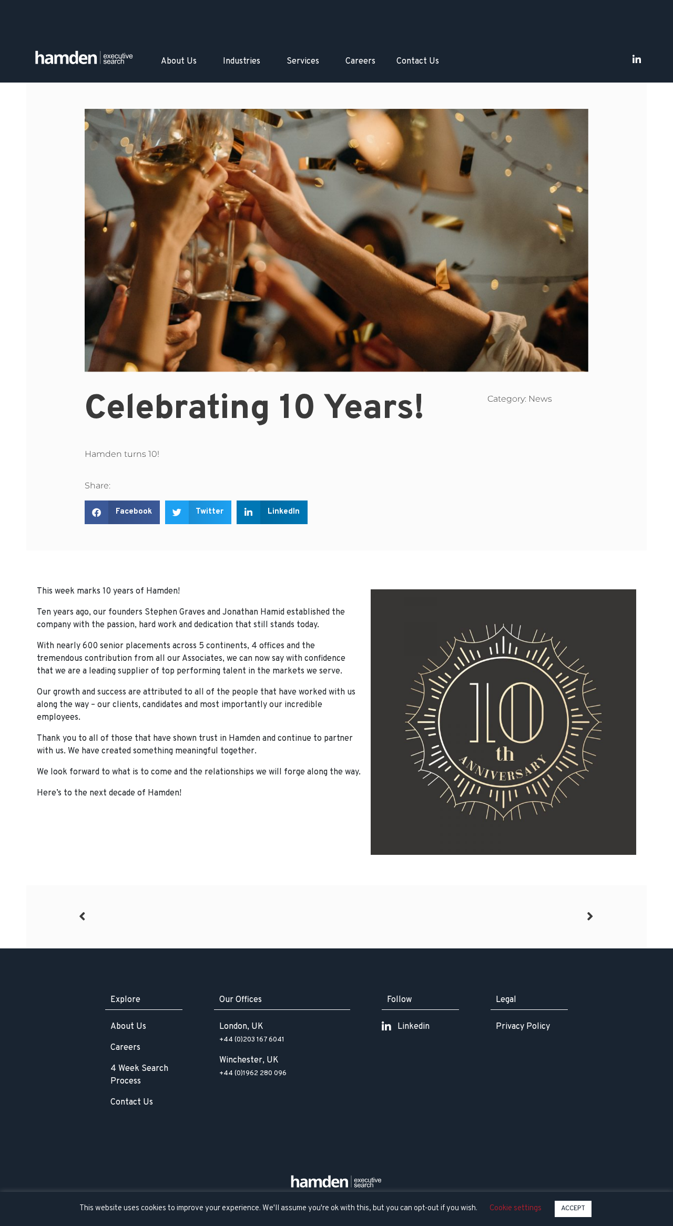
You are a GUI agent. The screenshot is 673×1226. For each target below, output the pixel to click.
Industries (241, 61)
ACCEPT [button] (573, 1208)
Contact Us (417, 61)
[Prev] (207, 916)
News (540, 399)
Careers (360, 61)
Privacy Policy (523, 1026)
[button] (122, 512)
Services (303, 61)
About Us (179, 61)
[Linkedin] (636, 59)
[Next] (465, 916)
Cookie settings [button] (516, 1208)
